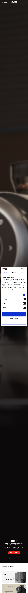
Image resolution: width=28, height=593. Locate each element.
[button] (4, 2)
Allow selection (14, 318)
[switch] (24, 299)
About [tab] (22, 272)
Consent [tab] (5, 272)
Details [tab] (14, 272)
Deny (14, 322)
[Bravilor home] (14, 2)
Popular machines (8, 566)
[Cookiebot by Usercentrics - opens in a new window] (20, 269)
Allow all (14, 313)
